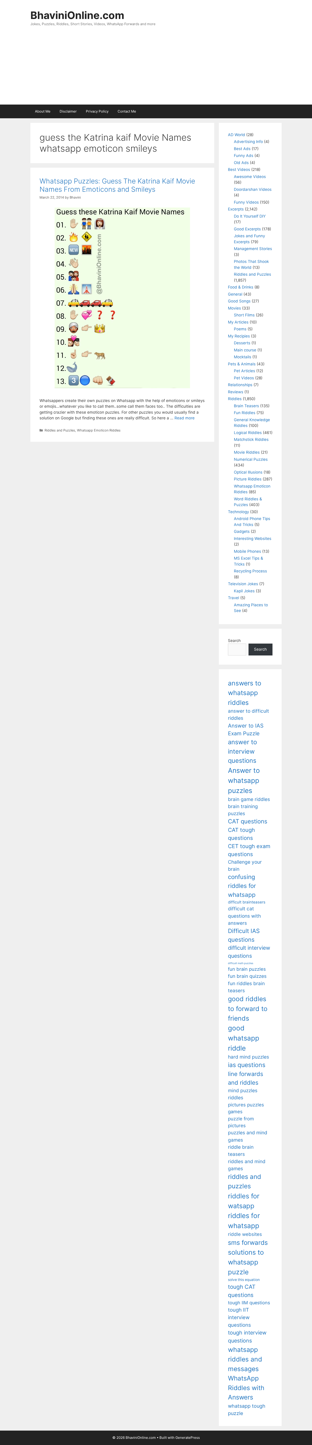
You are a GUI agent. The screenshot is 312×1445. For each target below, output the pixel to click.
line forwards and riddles (245, 1078)
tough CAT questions (242, 1290)
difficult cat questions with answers (244, 916)
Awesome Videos (250, 176)
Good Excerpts (247, 229)
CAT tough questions (241, 834)
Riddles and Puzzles (60, 430)
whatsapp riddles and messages (245, 1359)
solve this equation (244, 1280)
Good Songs (239, 301)
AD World (236, 134)
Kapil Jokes (244, 591)
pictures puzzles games (246, 1108)
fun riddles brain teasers (246, 987)
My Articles (238, 322)
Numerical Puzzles (251, 459)
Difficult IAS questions (244, 935)
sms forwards (248, 1242)
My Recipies (239, 336)
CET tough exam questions (249, 850)
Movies (234, 308)
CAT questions (247, 821)
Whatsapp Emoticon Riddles (99, 430)
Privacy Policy (97, 111)
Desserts (242, 343)
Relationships (240, 385)
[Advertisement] (156, 70)
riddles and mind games (246, 1165)
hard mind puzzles (248, 1057)
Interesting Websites (252, 538)
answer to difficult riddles (248, 714)
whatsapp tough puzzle (246, 1409)
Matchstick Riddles (251, 439)
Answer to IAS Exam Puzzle (246, 729)
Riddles (235, 398)
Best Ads (242, 148)
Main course (245, 350)
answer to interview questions (242, 751)
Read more (185, 418)
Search (234, 640)
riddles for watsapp (243, 1201)
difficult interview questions (249, 952)
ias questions (246, 1064)
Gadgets (242, 531)
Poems (240, 329)
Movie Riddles (247, 452)
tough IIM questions (249, 1302)
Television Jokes (243, 584)
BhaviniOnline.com (77, 15)
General (235, 294)
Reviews (235, 392)
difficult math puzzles (240, 963)
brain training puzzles (243, 809)
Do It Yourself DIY (250, 216)
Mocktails (242, 357)
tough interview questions (247, 1336)
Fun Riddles (244, 412)
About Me (42, 111)
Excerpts (236, 209)
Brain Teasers (246, 406)
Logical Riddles (248, 432)
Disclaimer (68, 111)
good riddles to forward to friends (247, 1008)
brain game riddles (249, 799)
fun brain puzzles (247, 969)
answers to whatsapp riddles (244, 692)
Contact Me (127, 111)
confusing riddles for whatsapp (242, 885)
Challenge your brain (245, 865)
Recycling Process (250, 571)
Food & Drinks (240, 287)
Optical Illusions (248, 472)
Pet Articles (244, 371)
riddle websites (245, 1234)
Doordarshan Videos (253, 189)
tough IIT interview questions (239, 1317)
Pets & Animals (242, 364)
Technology (238, 512)
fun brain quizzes (247, 976)
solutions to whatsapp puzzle (246, 1262)
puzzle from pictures (241, 1122)
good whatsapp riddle (243, 1038)
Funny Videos (246, 202)
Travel (233, 598)
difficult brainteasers (246, 902)
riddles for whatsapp (244, 1221)
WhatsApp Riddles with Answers (246, 1387)
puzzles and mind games (247, 1136)
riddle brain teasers (241, 1150)
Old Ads (241, 162)
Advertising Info (248, 141)
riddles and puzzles (244, 1181)
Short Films (244, 315)
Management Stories (253, 248)
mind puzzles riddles (242, 1094)
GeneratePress (187, 1437)
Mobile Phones (247, 551)
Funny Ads (243, 155)
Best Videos (239, 169)
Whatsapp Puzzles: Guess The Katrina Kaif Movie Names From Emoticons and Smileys (117, 185)
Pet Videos (244, 378)
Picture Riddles (248, 479)
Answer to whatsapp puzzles (244, 780)
